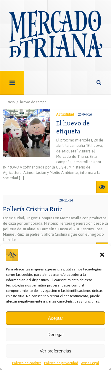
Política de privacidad (61, 363)
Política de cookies (26, 363)
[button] (102, 255)
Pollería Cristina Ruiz (32, 209)
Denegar (55, 334)
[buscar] (99, 83)
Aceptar (55, 318)
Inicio (11, 102)
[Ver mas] (102, 187)
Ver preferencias (55, 350)
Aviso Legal (90, 363)
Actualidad (65, 114)
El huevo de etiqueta (73, 127)
